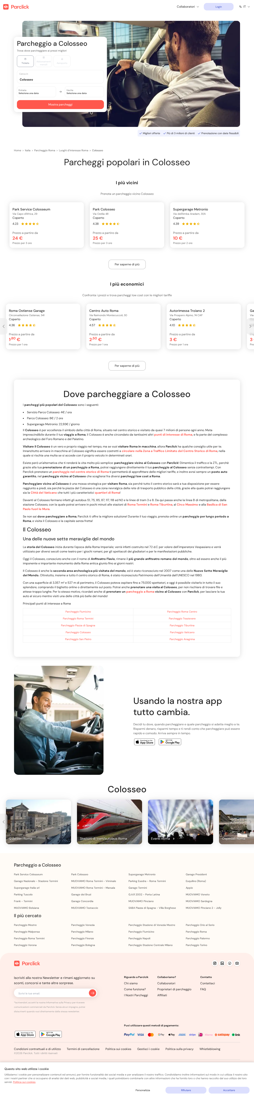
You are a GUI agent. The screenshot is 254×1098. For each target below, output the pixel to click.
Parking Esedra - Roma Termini (147, 881)
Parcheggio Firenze (82, 938)
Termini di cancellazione (83, 1049)
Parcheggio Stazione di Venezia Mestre (151, 925)
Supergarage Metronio (141, 874)
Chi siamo (131, 983)
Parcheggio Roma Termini (78, 618)
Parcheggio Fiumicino (78, 611)
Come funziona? (135, 989)
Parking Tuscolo (23, 894)
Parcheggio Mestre (25, 925)
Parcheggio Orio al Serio (200, 925)
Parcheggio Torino (196, 945)
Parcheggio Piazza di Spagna (78, 625)
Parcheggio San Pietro (78, 639)
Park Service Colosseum (28, 874)
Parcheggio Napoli (139, 938)
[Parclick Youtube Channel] (237, 963)
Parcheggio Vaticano (182, 632)
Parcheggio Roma (44, 150)
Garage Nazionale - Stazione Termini (36, 881)
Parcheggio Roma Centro (182, 611)
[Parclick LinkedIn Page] (222, 963)
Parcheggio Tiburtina (182, 625)
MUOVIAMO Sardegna (199, 901)
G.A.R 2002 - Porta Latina (144, 894)
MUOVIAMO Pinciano (141, 901)
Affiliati (162, 995)
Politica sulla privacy (179, 1049)
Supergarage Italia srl (26, 887)
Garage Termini (137, 887)
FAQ (203, 989)
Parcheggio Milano (82, 931)
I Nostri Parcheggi (136, 995)
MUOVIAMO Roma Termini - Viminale (93, 881)
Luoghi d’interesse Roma (73, 150)
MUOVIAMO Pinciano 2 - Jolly (203, 908)
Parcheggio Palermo (198, 938)
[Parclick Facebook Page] (230, 963)
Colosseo (97, 150)
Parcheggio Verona (25, 945)
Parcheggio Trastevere (182, 618)
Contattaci (207, 983)
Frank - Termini (23, 901)
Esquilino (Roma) (196, 881)
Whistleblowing (210, 1049)
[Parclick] (16, 7)
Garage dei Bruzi (81, 894)
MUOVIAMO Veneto (198, 894)
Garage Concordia (82, 901)
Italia (27, 150)
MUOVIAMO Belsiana (26, 908)
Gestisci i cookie (148, 1049)
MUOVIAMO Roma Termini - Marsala (93, 887)
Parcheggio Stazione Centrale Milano (150, 945)
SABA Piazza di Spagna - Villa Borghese (152, 908)
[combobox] (64, 79)
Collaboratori (166, 983)
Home (17, 150)
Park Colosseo (79, 874)
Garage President (196, 874)
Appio (189, 887)
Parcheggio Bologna (83, 945)
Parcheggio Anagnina (182, 639)
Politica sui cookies (118, 1049)
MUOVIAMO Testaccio (84, 908)
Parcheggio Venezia (83, 925)
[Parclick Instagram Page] (215, 963)
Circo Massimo (187, 504)
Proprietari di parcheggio (174, 989)
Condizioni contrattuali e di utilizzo (37, 1049)
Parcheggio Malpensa (27, 931)
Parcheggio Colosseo (78, 632)
